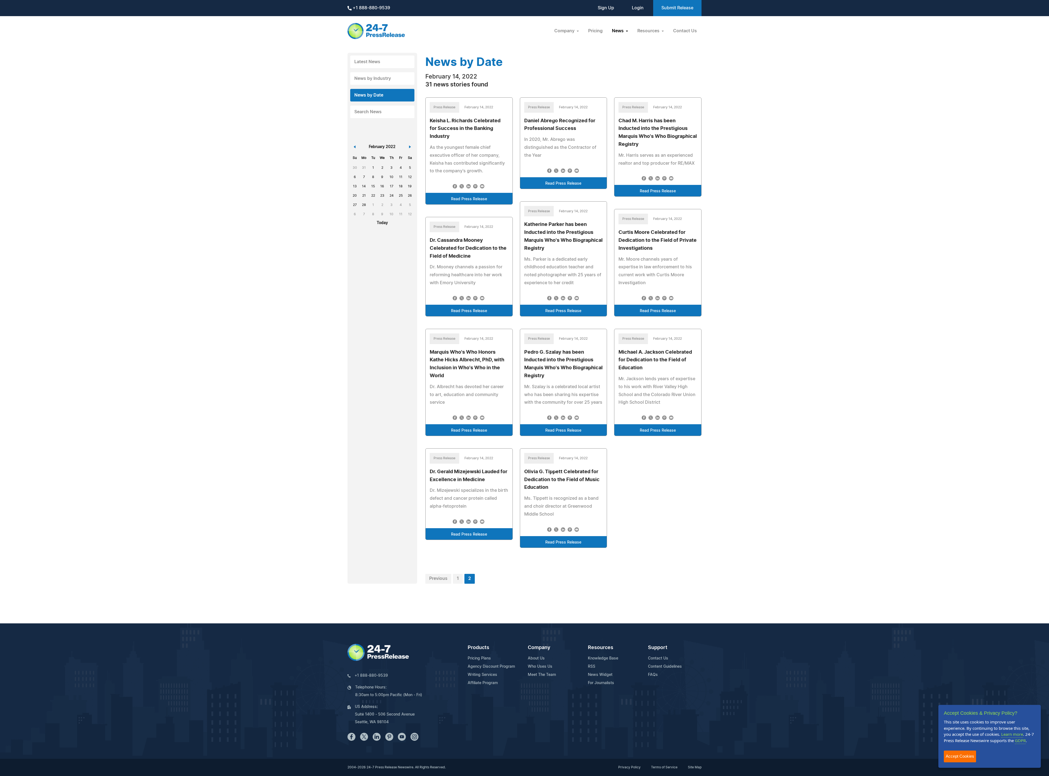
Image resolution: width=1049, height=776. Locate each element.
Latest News (367, 62)
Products (478, 647)
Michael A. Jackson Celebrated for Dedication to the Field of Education (655, 360)
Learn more (1012, 734)
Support (657, 647)
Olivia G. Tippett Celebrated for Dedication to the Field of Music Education (562, 479)
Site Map (695, 767)
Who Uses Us (540, 667)
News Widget (600, 675)
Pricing (595, 31)
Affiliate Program (483, 683)
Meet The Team (542, 675)
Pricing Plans (479, 658)
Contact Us (685, 31)
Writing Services (482, 675)
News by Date (368, 95)
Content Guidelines (665, 667)
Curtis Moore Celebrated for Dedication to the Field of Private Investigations (657, 240)
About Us (536, 658)
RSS (591, 667)
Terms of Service (664, 767)
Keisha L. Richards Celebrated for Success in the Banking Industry (465, 128)
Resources (600, 647)
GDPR (1020, 740)
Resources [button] (649, 31)
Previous (438, 578)
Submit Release (677, 8)
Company (539, 647)
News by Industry (372, 78)
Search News (368, 112)
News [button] (618, 31)
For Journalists (601, 683)
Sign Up (606, 8)
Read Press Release (469, 199)
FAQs (653, 675)
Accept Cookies (960, 756)
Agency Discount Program (491, 667)
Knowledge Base (603, 658)
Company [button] (565, 31)
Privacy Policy (629, 767)
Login (638, 8)
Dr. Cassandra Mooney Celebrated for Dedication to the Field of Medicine (468, 248)
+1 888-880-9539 (371, 8)
